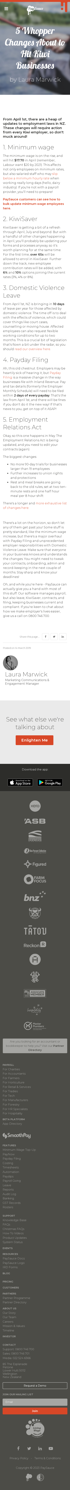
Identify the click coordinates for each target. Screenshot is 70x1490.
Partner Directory (15, 1302)
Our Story (9, 1313)
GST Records (12, 1203)
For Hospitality (12, 1113)
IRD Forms (10, 1267)
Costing (8, 1163)
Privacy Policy (19, 1458)
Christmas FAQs (13, 1229)
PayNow (9, 1154)
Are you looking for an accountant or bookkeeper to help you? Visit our (35, 1046)
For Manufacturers (15, 1100)
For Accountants (14, 1073)
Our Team (9, 1317)
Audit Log (9, 1194)
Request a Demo (35, 1385)
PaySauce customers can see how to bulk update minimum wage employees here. (33, 204)
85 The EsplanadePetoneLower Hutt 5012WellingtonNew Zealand (15, 1370)
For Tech (9, 1095)
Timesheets (11, 1167)
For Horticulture (13, 1082)
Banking (8, 1198)
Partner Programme (16, 1298)
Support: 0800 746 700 (18, 1349)
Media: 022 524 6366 (17, 1358)
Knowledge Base (15, 1220)
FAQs (6, 1224)
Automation (11, 1172)
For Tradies (10, 1091)
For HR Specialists (15, 1109)
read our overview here (32, 349)
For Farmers (11, 1078)
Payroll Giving (12, 1180)
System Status (13, 1242)
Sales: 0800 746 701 (16, 1353)
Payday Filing (12, 1158)
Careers (8, 1321)
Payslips (8, 1176)
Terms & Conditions (47, 1458)
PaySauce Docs (14, 1258)
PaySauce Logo (14, 1263)
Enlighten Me (34, 740)
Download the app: (35, 769)
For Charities (11, 1069)
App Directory (12, 1123)
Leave (7, 1185)
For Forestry (11, 1104)
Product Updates (15, 1238)
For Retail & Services (17, 1087)
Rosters (8, 1207)
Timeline (8, 1330)
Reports (8, 1189)
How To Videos (13, 1233)
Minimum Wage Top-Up (19, 1150)
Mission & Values (14, 1326)
